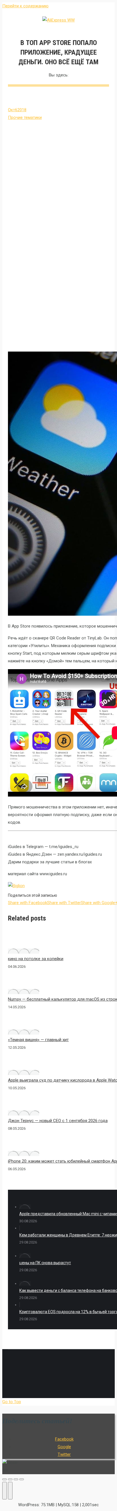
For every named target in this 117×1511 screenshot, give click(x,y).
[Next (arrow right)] (10, 1490)
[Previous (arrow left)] (4, 1490)
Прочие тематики (25, 117)
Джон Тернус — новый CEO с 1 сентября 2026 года (58, 1120)
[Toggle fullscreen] (16, 1479)
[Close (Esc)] (4, 1479)
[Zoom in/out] (21, 1479)
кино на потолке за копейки (35, 958)
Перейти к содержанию (25, 5)
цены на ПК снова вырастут (45, 1262)
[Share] (10, 1479)
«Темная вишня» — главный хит (38, 1039)
